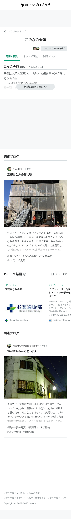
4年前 (28, 169)
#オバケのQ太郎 (16, 260)
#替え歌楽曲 (45, 256)
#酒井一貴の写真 (16, 427)
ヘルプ (30, 498)
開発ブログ (40, 498)
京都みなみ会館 (13, 289)
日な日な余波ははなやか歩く (26, 345)
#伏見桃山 (46, 427)
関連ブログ (49, 56)
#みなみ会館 (30, 256)
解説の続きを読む (33, 86)
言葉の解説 (12, 56)
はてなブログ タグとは (14, 498)
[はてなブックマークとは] (24, 274)
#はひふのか (14, 256)
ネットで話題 (30, 56)
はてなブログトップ (57, 498)
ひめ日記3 (17, 169)
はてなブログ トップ (16, 31)
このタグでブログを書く (54, 48)
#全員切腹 (28, 431)
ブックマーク (12, 284)
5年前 (45, 345)
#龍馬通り (33, 427)
